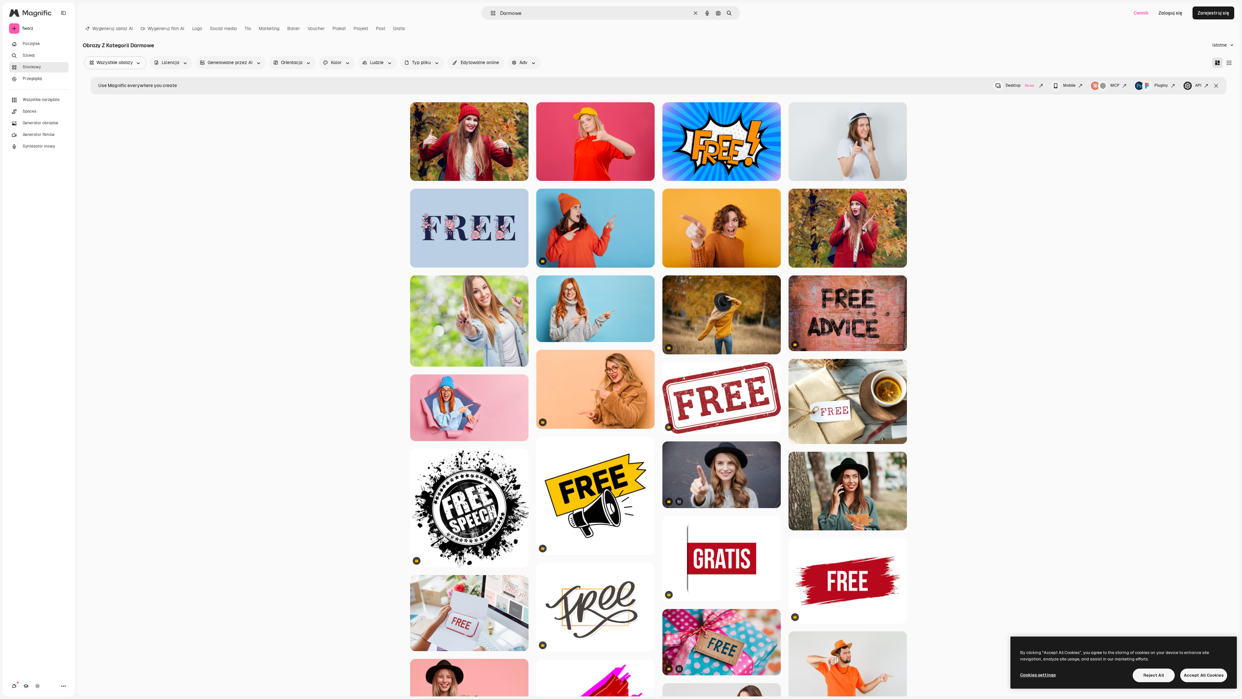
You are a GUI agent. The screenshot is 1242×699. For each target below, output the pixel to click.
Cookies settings (1038, 675)
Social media (223, 28)
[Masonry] (1217, 63)
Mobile (1069, 85)
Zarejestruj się (1213, 13)
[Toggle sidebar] (63, 13)
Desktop (1020, 85)
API (1198, 85)
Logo (197, 28)
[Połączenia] (14, 686)
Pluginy (1161, 85)
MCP (1114, 85)
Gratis (399, 28)
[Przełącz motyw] (37, 686)
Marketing (269, 28)
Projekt (361, 28)
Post (380, 28)
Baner (293, 28)
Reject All (1153, 675)
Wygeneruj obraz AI (112, 28)
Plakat (339, 28)
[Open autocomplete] (490, 13)
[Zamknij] (1216, 85)
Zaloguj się (1170, 13)
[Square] (1229, 63)
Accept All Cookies (1204, 675)
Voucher (316, 28)
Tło (248, 28)
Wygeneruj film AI (165, 28)
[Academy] (26, 686)
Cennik (1141, 13)
